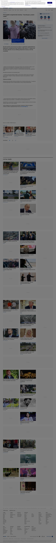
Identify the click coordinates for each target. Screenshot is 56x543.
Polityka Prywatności (3, 6)
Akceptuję (50, 2)
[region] (28, 4)
